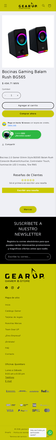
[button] (5, 6)
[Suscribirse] (48, 256)
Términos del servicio (18, 437)
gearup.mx (25, 429)
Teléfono (9, 377)
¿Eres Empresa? (13, 335)
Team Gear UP (12, 329)
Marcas (28, 209)
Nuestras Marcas (13, 323)
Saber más (12, 125)
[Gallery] (28, 41)
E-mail (8, 381)
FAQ (7, 348)
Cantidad (6, 89)
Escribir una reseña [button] (28, 190)
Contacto (9, 354)
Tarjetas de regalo (14, 317)
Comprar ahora (28, 113)
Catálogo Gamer (13, 311)
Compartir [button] (10, 144)
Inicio (7, 305)
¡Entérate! (10, 342)
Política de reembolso (22, 432)
